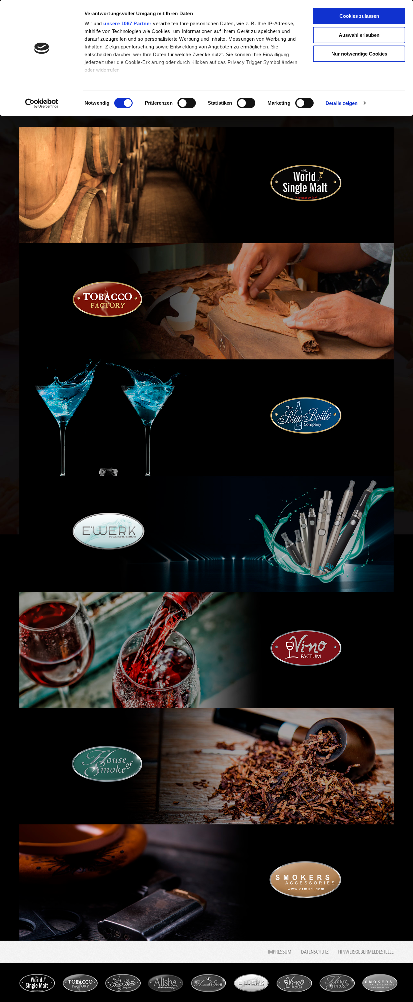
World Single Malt (37, 983)
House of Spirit (208, 983)
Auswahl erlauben (359, 35)
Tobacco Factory (80, 983)
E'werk (251, 983)
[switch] (186, 103)
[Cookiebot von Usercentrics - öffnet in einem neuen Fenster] (42, 103)
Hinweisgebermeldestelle (366, 952)
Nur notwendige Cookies (359, 54)
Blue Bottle (123, 983)
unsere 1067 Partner (127, 23)
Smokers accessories (380, 983)
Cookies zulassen (359, 16)
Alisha (165, 983)
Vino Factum (294, 983)
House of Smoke (337, 983)
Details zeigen (342, 103)
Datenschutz (314, 952)
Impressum (279, 952)
